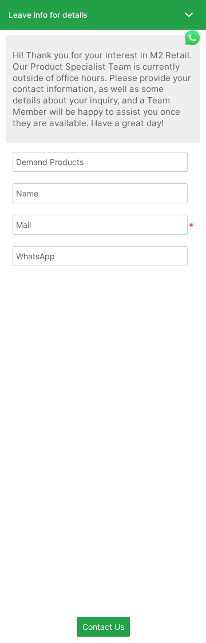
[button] (103, 15)
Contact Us (103, 627)
